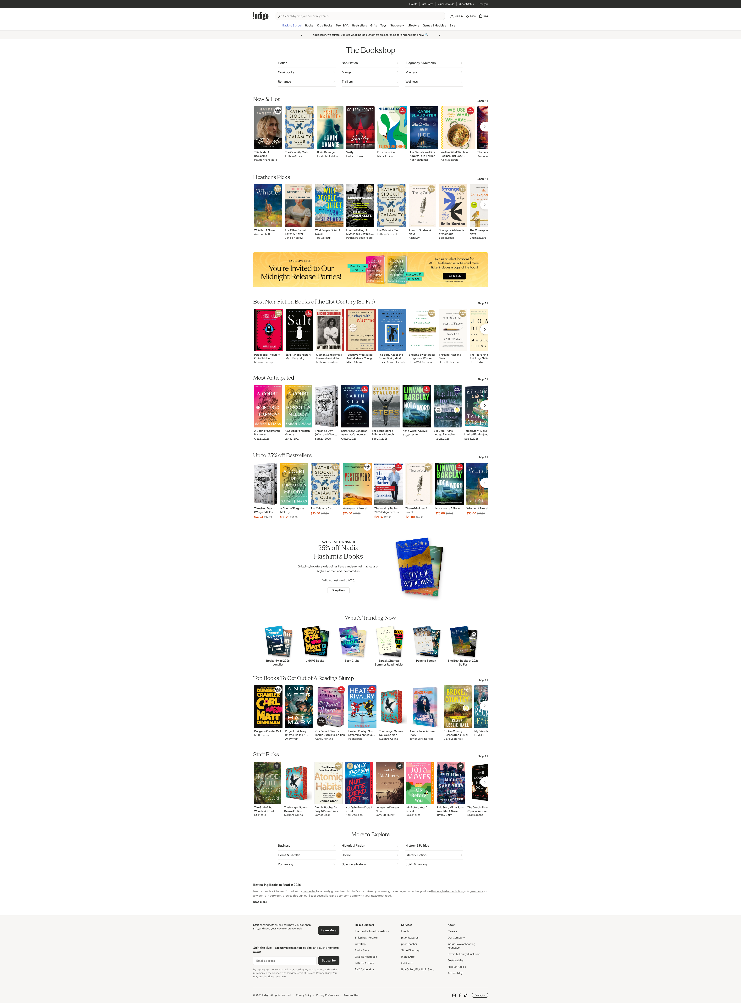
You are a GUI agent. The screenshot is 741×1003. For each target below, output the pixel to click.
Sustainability (456, 960)
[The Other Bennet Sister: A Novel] (298, 205)
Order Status (466, 3)
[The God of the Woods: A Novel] (267, 783)
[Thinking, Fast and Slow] (453, 330)
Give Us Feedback (366, 956)
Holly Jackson (353, 814)
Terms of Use (351, 995)
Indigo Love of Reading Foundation (461, 945)
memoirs (477, 891)
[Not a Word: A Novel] (417, 406)
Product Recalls (457, 966)
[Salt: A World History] (299, 330)
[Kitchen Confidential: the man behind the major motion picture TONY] (330, 330)
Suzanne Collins (388, 738)
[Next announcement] (439, 34)
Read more (260, 902)
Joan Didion (477, 362)
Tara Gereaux (323, 237)
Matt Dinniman (263, 735)
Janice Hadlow (294, 237)
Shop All (482, 101)
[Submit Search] (280, 16)
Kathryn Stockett (295, 156)
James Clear (322, 814)
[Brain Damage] (330, 127)
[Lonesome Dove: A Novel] (390, 783)
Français (483, 3)
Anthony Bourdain (327, 362)
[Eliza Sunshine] (392, 127)
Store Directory (410, 950)
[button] (292, 27)
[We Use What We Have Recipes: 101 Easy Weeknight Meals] (458, 127)
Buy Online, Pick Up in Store (417, 969)
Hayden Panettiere (265, 159)
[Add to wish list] (278, 145)
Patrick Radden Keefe (359, 237)
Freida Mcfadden (327, 156)
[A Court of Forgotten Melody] (298, 406)
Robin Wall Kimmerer (421, 362)
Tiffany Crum (444, 814)
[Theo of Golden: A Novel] (422, 205)
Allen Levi (414, 237)
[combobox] (362, 16)
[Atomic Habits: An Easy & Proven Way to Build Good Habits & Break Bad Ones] (329, 783)
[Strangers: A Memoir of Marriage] (453, 205)
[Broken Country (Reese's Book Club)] (458, 706)
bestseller (309, 891)
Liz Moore (260, 814)
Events (413, 3)
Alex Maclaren (449, 159)
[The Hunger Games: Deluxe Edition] (393, 706)
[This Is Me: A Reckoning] (268, 127)
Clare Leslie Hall (453, 738)
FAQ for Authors (364, 963)
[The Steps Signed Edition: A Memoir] (386, 406)
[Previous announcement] (301, 34)
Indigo (265, 995)
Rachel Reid (355, 738)
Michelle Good (385, 156)
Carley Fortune (324, 738)
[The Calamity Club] (299, 127)
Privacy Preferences (327, 995)
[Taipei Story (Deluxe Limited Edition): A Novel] (479, 406)
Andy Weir (291, 738)
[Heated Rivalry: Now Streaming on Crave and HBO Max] (362, 706)
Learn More (329, 930)
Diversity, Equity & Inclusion (464, 954)
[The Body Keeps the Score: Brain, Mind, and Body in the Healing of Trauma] (392, 330)
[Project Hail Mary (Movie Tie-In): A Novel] (299, 706)
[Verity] (360, 127)
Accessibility (455, 973)
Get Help (360, 944)
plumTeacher (409, 944)
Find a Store (362, 950)
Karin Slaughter (419, 159)
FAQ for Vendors (365, 969)
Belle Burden (446, 237)
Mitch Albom (354, 362)
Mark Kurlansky (295, 358)
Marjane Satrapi (263, 362)
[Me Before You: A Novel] (420, 783)
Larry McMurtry (385, 814)
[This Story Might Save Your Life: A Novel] (451, 783)
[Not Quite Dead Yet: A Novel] (359, 783)
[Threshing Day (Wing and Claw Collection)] (326, 406)
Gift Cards (427, 3)
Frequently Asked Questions (372, 931)
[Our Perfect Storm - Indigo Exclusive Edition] (330, 706)
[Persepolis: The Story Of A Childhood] (268, 330)
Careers (452, 931)
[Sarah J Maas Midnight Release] (370, 269)
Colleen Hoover (355, 156)
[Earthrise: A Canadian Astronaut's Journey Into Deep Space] (355, 406)
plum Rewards (446, 3)
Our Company (456, 937)
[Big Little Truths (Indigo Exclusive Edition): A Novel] (448, 406)
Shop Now (338, 590)
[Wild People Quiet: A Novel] (329, 205)
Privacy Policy (303, 995)
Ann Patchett (262, 234)
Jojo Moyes (413, 814)
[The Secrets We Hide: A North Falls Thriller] (424, 127)
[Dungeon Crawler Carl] (268, 706)
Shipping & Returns (366, 937)
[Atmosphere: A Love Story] (425, 706)
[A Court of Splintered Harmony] (268, 406)
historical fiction (452, 891)
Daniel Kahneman (449, 362)
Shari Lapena (475, 814)
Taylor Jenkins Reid (421, 738)
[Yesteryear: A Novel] (357, 484)
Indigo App (407, 956)
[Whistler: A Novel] (268, 205)
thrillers (436, 891)
